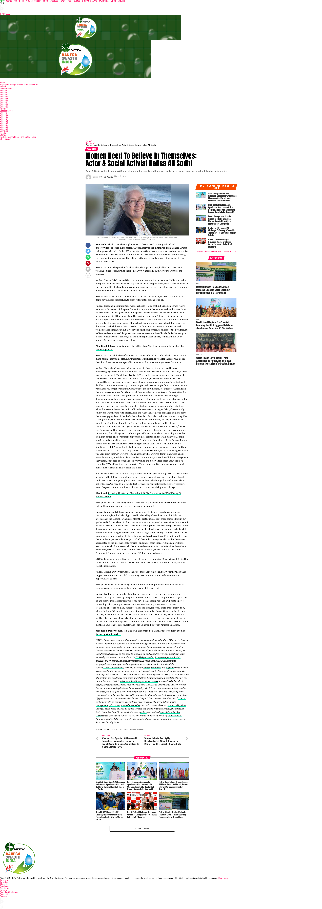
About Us (4, 884)
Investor (3, 890)
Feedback (4, 886)
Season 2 (4, 93)
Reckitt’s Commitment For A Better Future (18, 137)
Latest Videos (6, 89)
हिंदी (23, 1)
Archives (4, 880)
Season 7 (4, 103)
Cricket (37, 1)
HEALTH (63, 1)
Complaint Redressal (9, 892)
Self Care (4, 131)
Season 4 (4, 97)
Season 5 (4, 99)
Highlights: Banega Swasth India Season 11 (19, 84)
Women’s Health (137, 729)
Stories (3, 135)
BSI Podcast (5, 139)
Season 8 (4, 105)
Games (77, 1)
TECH (70, 1)
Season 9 (4, 107)
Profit (17, 1)
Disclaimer (4, 888)
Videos (3, 86)
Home (2, 82)
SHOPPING (86, 1)
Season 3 (4, 95)
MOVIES (29, 1)
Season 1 (4, 91)
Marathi (121, 1)
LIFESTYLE (54, 1)
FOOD (45, 1)
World (9, 1)
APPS (94, 1)
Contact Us (5, 894)
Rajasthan (104, 1)
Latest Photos (6, 111)
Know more (223, 878)
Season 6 (4, 101)
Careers (3, 896)
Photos (3, 109)
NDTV (2, 1)
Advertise (4, 882)
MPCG (113, 1)
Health (3, 133)
